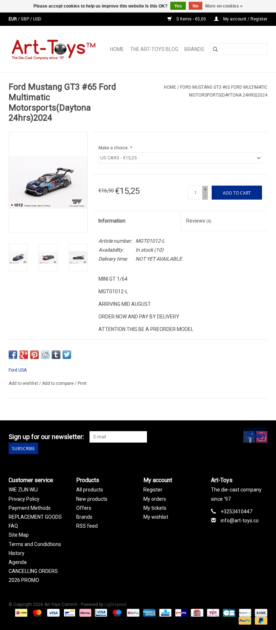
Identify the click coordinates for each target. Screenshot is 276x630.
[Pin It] (34, 354)
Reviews (198, 221)
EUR (13, 19)
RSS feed (87, 526)
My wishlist (155, 517)
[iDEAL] (20, 612)
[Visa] (53, 612)
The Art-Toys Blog (154, 49)
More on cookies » (224, 6)
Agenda (18, 562)
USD (37, 19)
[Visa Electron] (100, 612)
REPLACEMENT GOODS (35, 517)
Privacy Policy (24, 499)
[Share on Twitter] (67, 354)
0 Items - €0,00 (191, 19)
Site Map (19, 535)
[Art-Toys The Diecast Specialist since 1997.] (55, 49)
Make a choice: (115, 147)
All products (89, 490)
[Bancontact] (69, 612)
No (195, 6)
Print (82, 383)
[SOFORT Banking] (84, 612)
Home (117, 49)
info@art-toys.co (240, 520)
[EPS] (212, 612)
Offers (83, 508)
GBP (25, 19)
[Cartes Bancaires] (228, 612)
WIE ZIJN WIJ (23, 490)
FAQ (13, 526)
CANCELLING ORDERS (33, 571)
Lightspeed (115, 604)
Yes (178, 6)
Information (111, 221)
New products (91, 499)
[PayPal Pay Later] (259, 620)
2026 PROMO (24, 580)
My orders (154, 499)
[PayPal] (244, 620)
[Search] (215, 49)
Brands (194, 49)
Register (152, 490)
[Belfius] (132, 612)
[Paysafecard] (244, 612)
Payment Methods (30, 508)
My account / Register (244, 19)
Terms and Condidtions (35, 544)
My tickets (154, 508)
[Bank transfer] (259, 612)
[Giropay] (180, 612)
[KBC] (164, 612)
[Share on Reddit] (45, 354)
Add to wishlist (24, 383)
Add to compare (58, 383)
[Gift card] (196, 612)
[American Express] (149, 612)
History (16, 553)
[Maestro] (116, 612)
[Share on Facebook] (13, 354)
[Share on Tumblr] (56, 354)
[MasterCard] (36, 612)
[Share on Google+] (23, 354)
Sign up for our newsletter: (46, 436)
